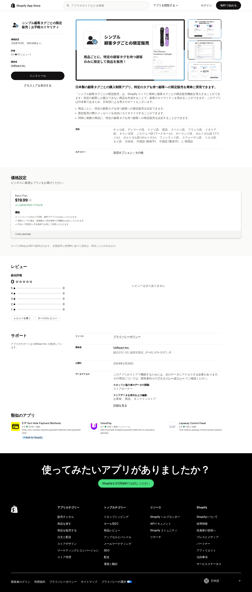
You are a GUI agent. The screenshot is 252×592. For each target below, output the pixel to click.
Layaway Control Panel (192, 423)
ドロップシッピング (116, 516)
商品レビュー (112, 530)
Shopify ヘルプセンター (165, 516)
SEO (107, 550)
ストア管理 (64, 557)
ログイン (206, 5)
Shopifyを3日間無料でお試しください (126, 483)
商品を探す (64, 523)
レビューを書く (22, 318)
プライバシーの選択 (113, 581)
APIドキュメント (160, 523)
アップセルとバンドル (117, 537)
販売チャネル (65, 516)
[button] (47, 431)
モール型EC (111, 523)
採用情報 (202, 523)
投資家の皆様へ (206, 530)
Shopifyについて (207, 516)
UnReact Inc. (18, 65)
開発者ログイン (20, 581)
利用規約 (39, 581)
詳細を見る (120, 405)
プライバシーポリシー (127, 336)
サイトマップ (89, 581)
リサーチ (155, 537)
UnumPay (106, 423)
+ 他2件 (204, 71)
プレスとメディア (208, 537)
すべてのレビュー (47, 318)
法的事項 (202, 557)
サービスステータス (209, 564)
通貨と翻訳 (111, 564)
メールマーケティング (117, 543)
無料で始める (228, 5)
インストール (37, 75)
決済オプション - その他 (128, 152)
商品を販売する (67, 530)
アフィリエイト (206, 550)
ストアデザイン (67, 543)
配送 (106, 557)
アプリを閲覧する (164, 5)
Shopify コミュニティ (163, 530)
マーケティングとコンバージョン (78, 550)
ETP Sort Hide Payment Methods (41, 423)
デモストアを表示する (37, 85)
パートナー (203, 543)
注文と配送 (64, 537)
